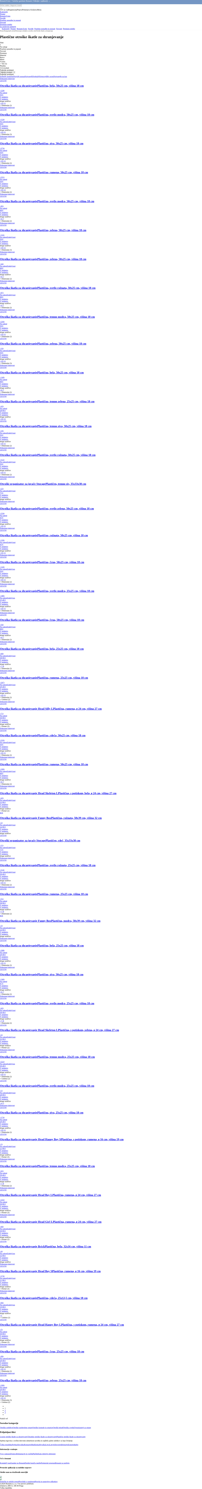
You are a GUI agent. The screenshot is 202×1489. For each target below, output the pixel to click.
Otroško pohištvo (6, 1428)
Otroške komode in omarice (42, 1428)
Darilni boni (29, 1463)
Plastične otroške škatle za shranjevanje (71, 1437)
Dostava (13, 1454)
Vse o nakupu (5, 1454)
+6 (1, 219)
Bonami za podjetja (62, 1463)
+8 (3, 666)
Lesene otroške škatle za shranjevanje (14, 1437)
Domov (2, 31)
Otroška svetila (68, 1428)
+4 (1, 1103)
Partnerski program (48, 1463)
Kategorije (7, 31)
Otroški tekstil (58, 1428)
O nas (8, 1463)
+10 (1, 103)
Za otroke (12, 31)
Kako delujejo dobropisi (47, 1454)
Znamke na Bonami (17, 1463)
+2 (1, 1315)
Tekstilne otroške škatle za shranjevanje (42, 1437)
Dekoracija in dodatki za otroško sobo (25, 31)
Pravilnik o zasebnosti (27, 1482)
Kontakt (3, 1463)
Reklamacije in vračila (24, 1454)
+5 (3, 1103)
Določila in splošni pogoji (9, 1482)
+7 (3, 219)
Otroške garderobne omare (22, 1428)
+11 (4, 103)
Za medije (37, 1463)
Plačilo (35, 1454)
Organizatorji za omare (82, 1428)
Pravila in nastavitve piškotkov (46, 1482)
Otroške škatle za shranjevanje (44, 31)
